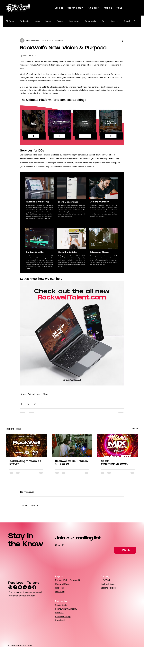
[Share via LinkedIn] (35, 404)
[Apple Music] (15, 587)
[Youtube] (20, 587)
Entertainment (34, 394)
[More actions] (122, 40)
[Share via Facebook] (21, 404)
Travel (127, 21)
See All (135, 428)
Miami (45, 394)
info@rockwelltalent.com (21, 596)
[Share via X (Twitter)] (28, 404)
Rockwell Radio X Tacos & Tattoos (71, 462)
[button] (108, 8)
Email (59, 545)
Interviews (74, 21)
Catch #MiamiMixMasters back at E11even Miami (116, 462)
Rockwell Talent (23, 583)
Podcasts (24, 21)
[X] (30, 587)
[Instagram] (10, 587)
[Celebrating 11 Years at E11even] (26, 445)
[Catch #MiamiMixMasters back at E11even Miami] (117, 445)
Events (60, 21)
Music (48, 21)
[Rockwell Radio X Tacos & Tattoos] (72, 445)
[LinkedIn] (25, 587)
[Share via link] (42, 404)
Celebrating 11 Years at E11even (25, 462)
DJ (103, 21)
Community (90, 21)
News (37, 21)
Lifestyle (114, 21)
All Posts (10, 21)
